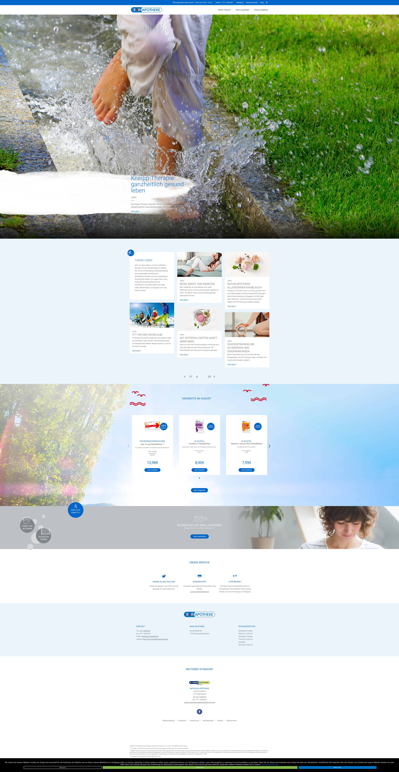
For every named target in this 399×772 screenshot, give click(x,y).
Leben (133, 197)
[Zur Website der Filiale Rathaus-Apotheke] (199, 683)
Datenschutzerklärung (269, 764)
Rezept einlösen (252, 3)
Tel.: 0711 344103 (199, 697)
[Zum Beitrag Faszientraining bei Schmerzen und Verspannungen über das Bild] (247, 324)
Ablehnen (62, 767)
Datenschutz (194, 721)
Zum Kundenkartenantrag (199, 592)
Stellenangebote (168, 721)
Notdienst (240, 3)
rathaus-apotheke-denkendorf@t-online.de (199, 702)
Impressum (182, 721)
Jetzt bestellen (152, 470)
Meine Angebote (261, 10)
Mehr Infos (337, 767)
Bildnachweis (231, 721)
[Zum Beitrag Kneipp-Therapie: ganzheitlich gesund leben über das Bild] (199, 127)
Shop (262, 3)
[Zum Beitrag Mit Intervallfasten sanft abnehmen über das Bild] (199, 318)
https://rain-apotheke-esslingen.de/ (155, 639)
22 (197, 376)
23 (209, 376)
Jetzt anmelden (199, 536)
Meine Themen (224, 10)
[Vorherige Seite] (185, 376)
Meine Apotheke (242, 10)
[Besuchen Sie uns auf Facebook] (199, 711)
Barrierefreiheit (208, 721)
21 (190, 376)
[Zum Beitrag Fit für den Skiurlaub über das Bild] (152, 315)
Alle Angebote (199, 490)
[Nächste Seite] (214, 376)
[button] (270, 445)
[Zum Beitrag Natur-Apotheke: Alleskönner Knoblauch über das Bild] (247, 264)
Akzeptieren (200, 767)
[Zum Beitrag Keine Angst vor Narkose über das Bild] (199, 264)
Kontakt (220, 721)
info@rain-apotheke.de (150, 636)
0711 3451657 (227, 2)
